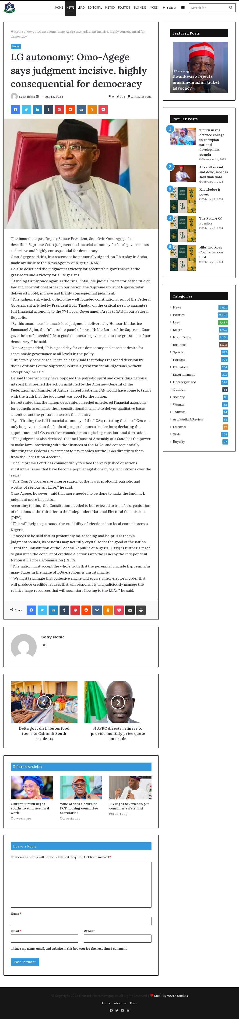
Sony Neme (27, 96)
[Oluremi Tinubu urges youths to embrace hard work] (32, 787)
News (70, 8)
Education (180, 367)
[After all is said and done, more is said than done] (183, 173)
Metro (110, 8)
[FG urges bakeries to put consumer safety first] (130, 787)
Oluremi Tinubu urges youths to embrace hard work (30, 808)
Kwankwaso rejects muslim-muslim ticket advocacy (195, 82)
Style (177, 434)
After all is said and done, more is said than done (213, 172)
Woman (178, 404)
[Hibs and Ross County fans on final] (183, 258)
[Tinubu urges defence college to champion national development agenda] (183, 136)
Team (133, 1003)
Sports (178, 352)
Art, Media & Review (188, 419)
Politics (124, 8)
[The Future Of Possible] (183, 229)
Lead (81, 8)
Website (89, 931)
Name (16, 913)
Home (59, 8)
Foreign (179, 359)
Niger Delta (182, 337)
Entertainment (184, 374)
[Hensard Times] (9, 8)
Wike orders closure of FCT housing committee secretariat (79, 808)
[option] (199, 67)
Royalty (179, 442)
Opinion (179, 389)
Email (16, 931)
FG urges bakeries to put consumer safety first (129, 806)
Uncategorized (184, 382)
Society (178, 397)
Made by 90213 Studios (171, 996)
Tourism (179, 412)
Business (140, 8)
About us (120, 1003)
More (154, 8)
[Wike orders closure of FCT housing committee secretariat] (81, 787)
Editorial (95, 8)
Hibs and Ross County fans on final (211, 252)
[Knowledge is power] (183, 200)
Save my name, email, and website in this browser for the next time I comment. (71, 948)
